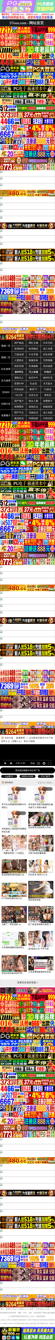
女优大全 (33, 395)
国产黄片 (19, 401)
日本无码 (48, 343)
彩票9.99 (19, 383)
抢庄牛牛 (33, 377)
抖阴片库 (6, 404)
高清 (33, 763)
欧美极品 (33, 348)
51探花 (47, 389)
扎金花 (33, 383)
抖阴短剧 (33, 418)
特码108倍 (27, 776)
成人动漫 (48, 348)
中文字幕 (33, 354)
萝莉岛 (47, 395)
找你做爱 (48, 366)
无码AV (6, 392)
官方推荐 (6, 380)
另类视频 (48, 360)
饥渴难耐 (33, 366)
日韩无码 (48, 418)
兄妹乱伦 (33, 412)
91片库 (19, 395)
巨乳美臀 (48, 354)
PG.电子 (45, 776)
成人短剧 (48, 412)
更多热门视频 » (45, 782)
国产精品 (19, 343)
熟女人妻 (33, 401)
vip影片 (9, 776)
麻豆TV (33, 389)
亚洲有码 (19, 348)
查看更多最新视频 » (27, 982)
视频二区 (6, 357)
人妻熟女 (19, 360)
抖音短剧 (19, 389)
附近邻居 (19, 366)
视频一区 (6, 346)
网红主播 (33, 343)
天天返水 (48, 383)
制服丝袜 (33, 360)
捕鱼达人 (19, 377)
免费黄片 (48, 401)
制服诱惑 (48, 406)
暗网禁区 (19, 406)
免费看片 (6, 415)
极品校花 (19, 418)
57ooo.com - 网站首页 (27, 23)
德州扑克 (48, 377)
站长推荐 (6, 369)
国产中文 (19, 412)
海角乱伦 (33, 406)
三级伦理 (19, 354)
